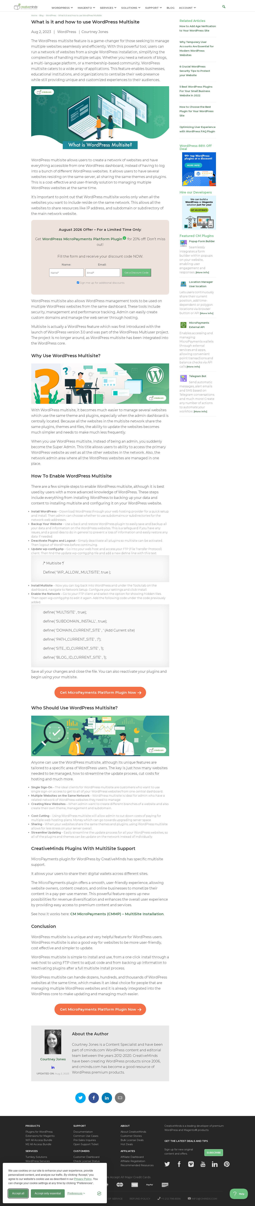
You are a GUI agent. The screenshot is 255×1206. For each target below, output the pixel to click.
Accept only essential (48, 1193)
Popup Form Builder (202, 241)
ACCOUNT (186, 7)
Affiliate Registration (133, 1161)
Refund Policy (140, 1198)
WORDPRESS (61, 7)
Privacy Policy (83, 1179)
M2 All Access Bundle (38, 1144)
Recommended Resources (137, 1165)
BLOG (171, 7)
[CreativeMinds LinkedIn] (215, 1164)
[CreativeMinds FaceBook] (179, 1164)
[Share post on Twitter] (80, 1098)
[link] (124, 239)
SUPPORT (152, 7)
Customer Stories (131, 1136)
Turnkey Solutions (36, 1157)
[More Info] (202, 272)
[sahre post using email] (120, 1098)
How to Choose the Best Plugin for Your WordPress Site (197, 111)
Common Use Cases (85, 1136)
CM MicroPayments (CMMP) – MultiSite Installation (117, 914)
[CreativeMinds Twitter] (167, 1164)
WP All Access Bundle (39, 1140)
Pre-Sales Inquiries (84, 1140)
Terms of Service (110, 1198)
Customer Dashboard (86, 1157)
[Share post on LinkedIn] (107, 1098)
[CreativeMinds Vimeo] (191, 1164)
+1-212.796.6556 (171, 1198)
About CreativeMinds (133, 1131)
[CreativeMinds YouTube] (203, 1164)
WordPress (66, 32)
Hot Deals (127, 1144)
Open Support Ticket (86, 1144)
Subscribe (214, 1152)
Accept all (18, 1193)
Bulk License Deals (132, 1140)
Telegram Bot (197, 376)
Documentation (83, 1131)
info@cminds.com (204, 1198)
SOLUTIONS (129, 7)
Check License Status (86, 1161)
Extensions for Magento (40, 1136)
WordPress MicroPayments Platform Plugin (82, 239)
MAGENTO (85, 7)
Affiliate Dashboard (132, 1157)
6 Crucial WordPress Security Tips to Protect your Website (195, 71)
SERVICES (106, 7)
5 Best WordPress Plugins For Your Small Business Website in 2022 (196, 91)
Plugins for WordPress (39, 1131)
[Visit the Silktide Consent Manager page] (99, 1193)
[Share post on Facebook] (93, 1098)
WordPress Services (38, 1161)
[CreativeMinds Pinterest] (227, 1164)
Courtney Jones (95, 32)
